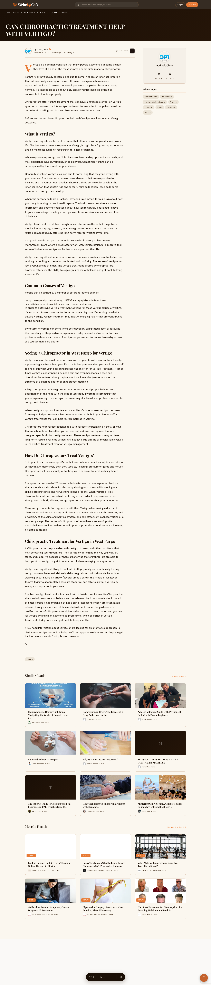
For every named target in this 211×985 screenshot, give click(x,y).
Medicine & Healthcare (155, 102)
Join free (192, 4)
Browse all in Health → (176, 827)
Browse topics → (179, 676)
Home (8, 13)
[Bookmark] (112, 977)
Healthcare (167, 96)
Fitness (173, 102)
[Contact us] (204, 978)
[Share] (120, 977)
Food (159, 107)
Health (16, 13)
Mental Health (151, 96)
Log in (180, 4)
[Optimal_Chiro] (28, 51)
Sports (148, 112)
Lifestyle (149, 107)
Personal (171, 107)
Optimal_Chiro (41, 49)
